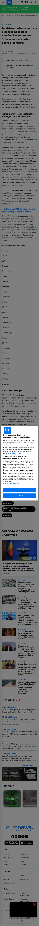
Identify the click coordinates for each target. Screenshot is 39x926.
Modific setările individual (19, 490)
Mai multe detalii (15, 453)
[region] (19, 463)
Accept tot (19, 495)
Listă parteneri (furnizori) (11, 483)
